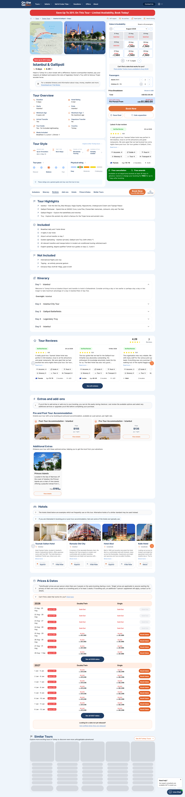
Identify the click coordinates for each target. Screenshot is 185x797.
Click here (70, 597)
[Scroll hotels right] (152, 546)
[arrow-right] (151, 29)
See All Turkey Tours (143, 739)
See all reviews (92, 386)
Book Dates (144, 634)
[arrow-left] (111, 29)
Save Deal (117, 115)
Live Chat (177, 792)
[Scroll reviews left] (33, 363)
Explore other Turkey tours (91, 144)
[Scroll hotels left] (33, 546)
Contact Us (149, 4)
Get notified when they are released (92, 726)
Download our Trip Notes (50, 85)
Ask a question (140, 115)
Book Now (131, 108)
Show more (39, 559)
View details (76, 437)
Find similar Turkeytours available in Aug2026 (131, 69)
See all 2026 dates (93, 659)
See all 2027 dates (92, 716)
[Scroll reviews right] (152, 363)
